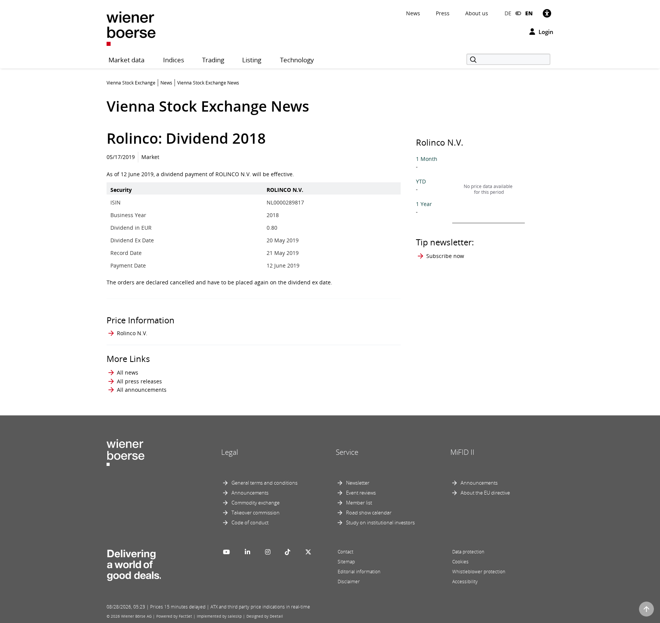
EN (529, 13)
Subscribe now (445, 256)
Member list (359, 502)
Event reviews (361, 492)
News (413, 13)
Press (443, 13)
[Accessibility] (546, 13)
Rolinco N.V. (132, 333)
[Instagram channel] (267, 552)
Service (347, 452)
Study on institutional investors (380, 522)
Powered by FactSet (174, 616)
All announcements (142, 389)
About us (476, 13)
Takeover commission (255, 512)
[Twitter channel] (308, 552)
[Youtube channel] (226, 552)
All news (127, 372)
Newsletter (357, 482)
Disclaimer (349, 581)
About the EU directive (485, 492)
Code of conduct (250, 522)
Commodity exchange (255, 502)
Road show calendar (368, 512)
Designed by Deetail (264, 616)
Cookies (460, 561)
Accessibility (465, 581)
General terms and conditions (264, 482)
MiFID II (462, 452)
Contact (345, 551)
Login (545, 32)
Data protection (468, 551)
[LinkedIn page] (247, 552)
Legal (229, 452)
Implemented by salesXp (219, 616)
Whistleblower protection (478, 571)
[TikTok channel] (287, 552)
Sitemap (346, 561)
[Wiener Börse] (131, 28)
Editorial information (359, 571)
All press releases (139, 381)
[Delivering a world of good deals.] (134, 564)
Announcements (250, 492)
